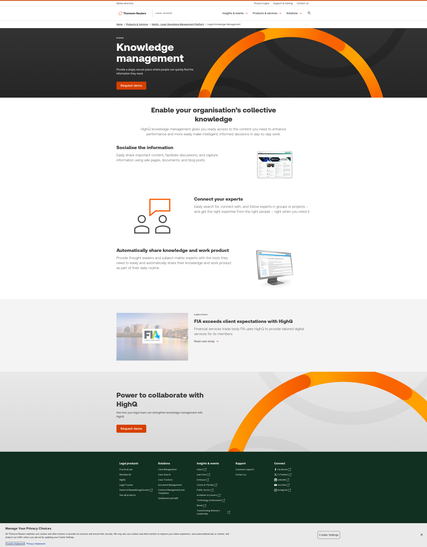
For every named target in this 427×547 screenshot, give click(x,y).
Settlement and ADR (168, 498)
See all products (127, 495)
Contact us (241, 474)
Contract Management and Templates (171, 492)
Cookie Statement (15, 543)
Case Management (167, 469)
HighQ (122, 479)
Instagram (283, 490)
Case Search (164, 474)
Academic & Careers (207, 495)
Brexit (200, 505)
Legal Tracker (126, 485)
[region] (213, 535)
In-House (201, 479)
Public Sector (203, 490)
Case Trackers (165, 479)
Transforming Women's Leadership (208, 512)
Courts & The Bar (205, 485)
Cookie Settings (328, 535)
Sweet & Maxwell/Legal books (134, 490)
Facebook (283, 469)
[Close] (421, 534)
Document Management (170, 485)
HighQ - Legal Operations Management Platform (178, 24)
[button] (236, 13)
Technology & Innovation (209, 500)
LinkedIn (282, 479)
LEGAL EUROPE (163, 13)
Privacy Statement (35, 543)
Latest (200, 469)
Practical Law (125, 469)
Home (119, 24)
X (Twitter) (283, 474)
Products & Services (137, 24)
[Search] (309, 13)
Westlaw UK (125, 474)
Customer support (245, 469)
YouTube (282, 485)
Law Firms (202, 474)
